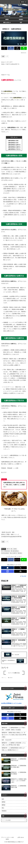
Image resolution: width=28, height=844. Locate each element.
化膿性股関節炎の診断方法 (14, 144)
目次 (12, 137)
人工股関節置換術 (6, 551)
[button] (25, 820)
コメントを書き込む (14, 673)
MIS (9, 548)
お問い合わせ (21, 837)
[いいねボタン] (3, 56)
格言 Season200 (6, 740)
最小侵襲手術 (14, 553)
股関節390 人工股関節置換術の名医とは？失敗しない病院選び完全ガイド (13, 749)
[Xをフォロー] (20, 567)
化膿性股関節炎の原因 (13, 140)
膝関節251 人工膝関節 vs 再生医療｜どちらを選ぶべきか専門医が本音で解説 (14, 744)
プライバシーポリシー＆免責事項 (7, 838)
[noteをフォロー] (20, 571)
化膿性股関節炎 (15, 551)
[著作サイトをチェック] (7, 567)
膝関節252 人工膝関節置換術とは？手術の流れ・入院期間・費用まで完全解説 (13, 728)
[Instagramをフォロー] (7, 571)
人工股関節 (14, 548)
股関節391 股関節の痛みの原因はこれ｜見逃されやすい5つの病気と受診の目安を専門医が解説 (14, 735)
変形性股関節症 (6, 553)
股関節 (4, 548)
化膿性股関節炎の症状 (13, 142)
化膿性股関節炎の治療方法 (14, 147)
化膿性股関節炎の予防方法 (14, 149)
